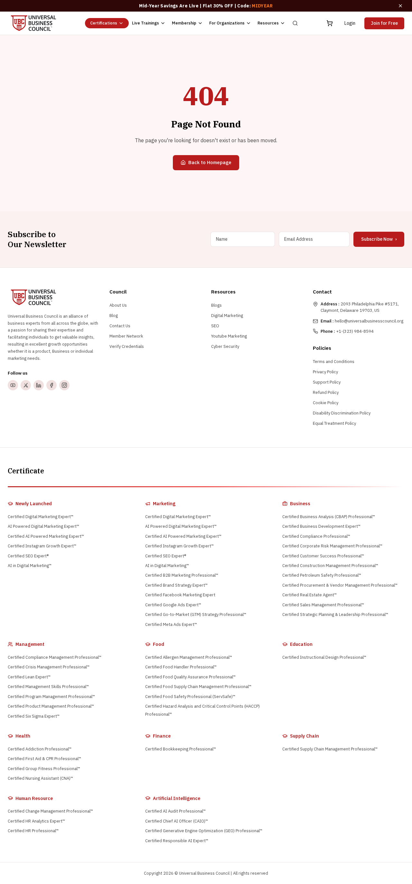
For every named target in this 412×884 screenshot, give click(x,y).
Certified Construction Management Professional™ (330, 565)
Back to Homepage (209, 162)
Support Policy (327, 382)
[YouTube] (13, 385)
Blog (113, 315)
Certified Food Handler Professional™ (181, 667)
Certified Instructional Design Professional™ (324, 657)
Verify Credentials (126, 346)
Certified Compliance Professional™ (316, 536)
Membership (184, 23)
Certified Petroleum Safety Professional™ (321, 575)
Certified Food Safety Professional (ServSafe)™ (190, 696)
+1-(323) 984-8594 (347, 331)
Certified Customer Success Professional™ (323, 556)
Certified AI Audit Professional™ (175, 811)
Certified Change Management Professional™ (50, 811)
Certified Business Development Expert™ (321, 526)
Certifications (103, 23)
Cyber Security (225, 346)
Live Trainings (145, 23)
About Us (118, 305)
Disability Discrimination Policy (341, 413)
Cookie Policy (325, 402)
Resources (268, 23)
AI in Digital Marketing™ (30, 565)
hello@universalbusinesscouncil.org (362, 321)
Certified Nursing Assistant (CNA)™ (40, 778)
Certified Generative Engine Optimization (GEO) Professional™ (203, 830)
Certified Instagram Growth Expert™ (42, 546)
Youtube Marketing (229, 336)
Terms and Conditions (333, 361)
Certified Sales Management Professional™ (323, 605)
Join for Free (384, 23)
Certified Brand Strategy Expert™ (176, 585)
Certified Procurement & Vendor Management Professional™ (340, 585)
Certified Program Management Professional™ (51, 696)
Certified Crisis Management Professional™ (48, 667)
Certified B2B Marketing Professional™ (181, 575)
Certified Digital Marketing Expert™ (40, 516)
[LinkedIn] (38, 385)
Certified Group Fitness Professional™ (44, 768)
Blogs (216, 305)
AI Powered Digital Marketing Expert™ (43, 526)
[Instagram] (64, 385)
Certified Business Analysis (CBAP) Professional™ (328, 516)
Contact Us (119, 326)
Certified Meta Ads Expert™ (171, 624)
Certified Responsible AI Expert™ (176, 840)
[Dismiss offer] (400, 6)
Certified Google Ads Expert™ (173, 605)
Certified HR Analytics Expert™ (36, 821)
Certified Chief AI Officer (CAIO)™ (176, 821)
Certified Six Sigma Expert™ (34, 716)
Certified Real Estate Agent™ (309, 595)
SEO (215, 326)
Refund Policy (326, 392)
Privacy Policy (325, 372)
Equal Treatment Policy (334, 423)
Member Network (126, 336)
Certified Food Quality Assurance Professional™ (190, 677)
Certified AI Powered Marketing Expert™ (46, 536)
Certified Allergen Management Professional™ (188, 657)
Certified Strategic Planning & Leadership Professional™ (335, 614)
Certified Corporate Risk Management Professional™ (332, 546)
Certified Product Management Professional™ (51, 706)
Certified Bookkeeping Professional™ (180, 749)
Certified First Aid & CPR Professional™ (44, 758)
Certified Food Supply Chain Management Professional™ (198, 686)
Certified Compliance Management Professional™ (54, 657)
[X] (26, 385)
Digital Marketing (227, 315)
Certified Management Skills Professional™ (48, 686)
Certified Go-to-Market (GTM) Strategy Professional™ (195, 614)
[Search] (295, 23)
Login (349, 23)
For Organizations (227, 23)
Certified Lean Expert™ (29, 677)
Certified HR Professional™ (33, 830)
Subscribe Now (379, 239)
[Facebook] (51, 385)
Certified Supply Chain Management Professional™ (330, 749)
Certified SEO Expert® (28, 556)
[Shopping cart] (329, 23)
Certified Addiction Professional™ (39, 749)
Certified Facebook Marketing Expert (180, 595)
